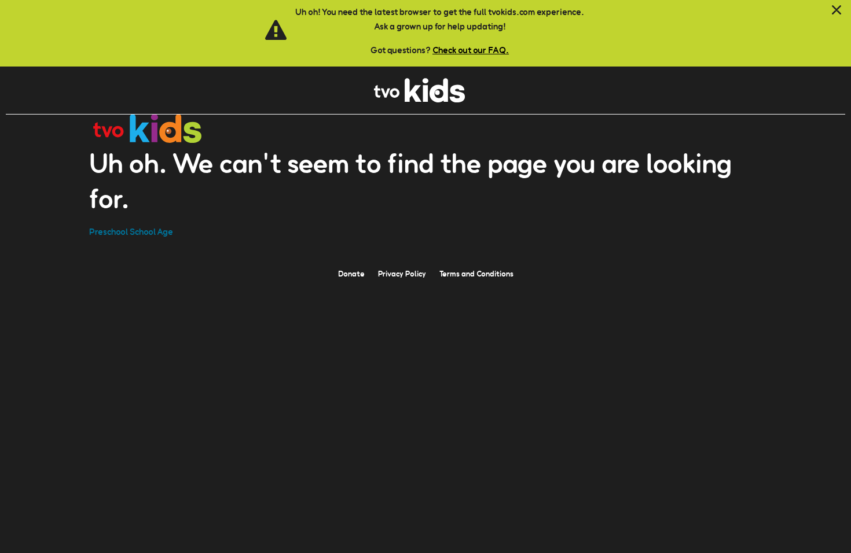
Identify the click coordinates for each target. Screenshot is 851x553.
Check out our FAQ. (470, 50)
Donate (351, 273)
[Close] (836, 10)
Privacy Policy (402, 273)
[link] (419, 99)
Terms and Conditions (476, 273)
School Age (151, 232)
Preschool (108, 232)
